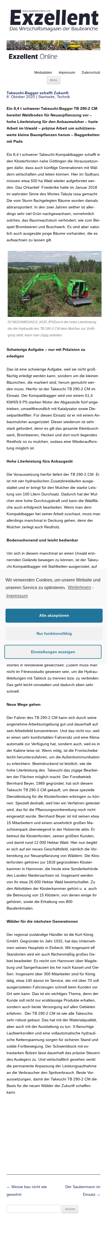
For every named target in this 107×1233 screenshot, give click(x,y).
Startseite (46, 96)
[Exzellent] (53, 32)
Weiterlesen (79, 587)
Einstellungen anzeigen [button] (53, 652)
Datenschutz (91, 72)
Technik (63, 96)
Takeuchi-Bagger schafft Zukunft (38, 93)
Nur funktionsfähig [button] (54, 634)
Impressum (67, 72)
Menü (53, 80)
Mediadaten (43, 72)
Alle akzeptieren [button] (54, 615)
